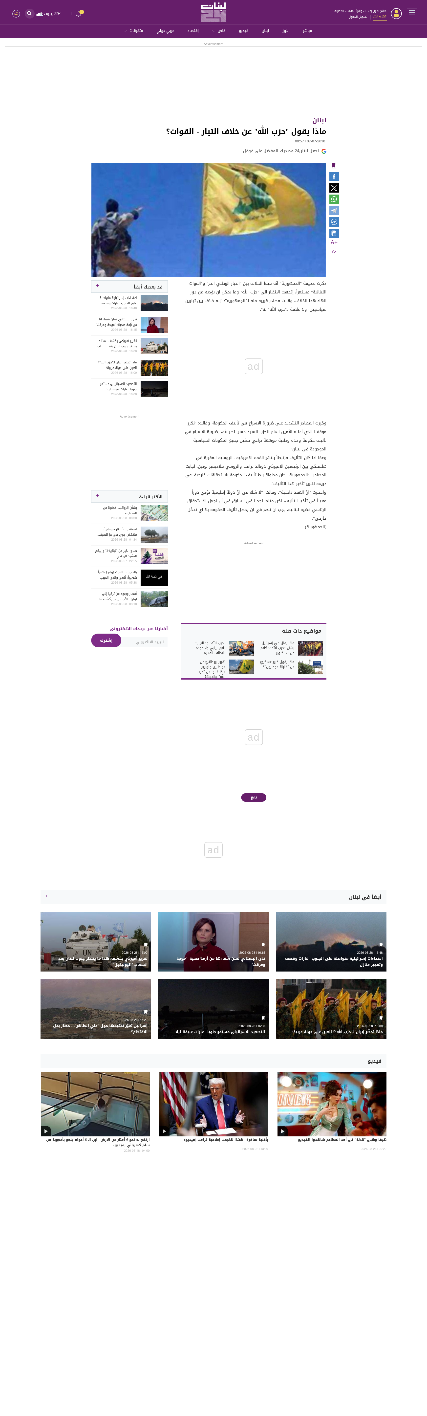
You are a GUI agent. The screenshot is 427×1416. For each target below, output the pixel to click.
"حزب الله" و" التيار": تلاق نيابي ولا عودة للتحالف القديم (210, 648)
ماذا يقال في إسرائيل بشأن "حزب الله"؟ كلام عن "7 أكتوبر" (277, 648)
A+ (334, 242)
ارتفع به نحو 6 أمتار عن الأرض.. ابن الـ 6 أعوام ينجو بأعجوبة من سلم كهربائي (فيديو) (98, 1143)
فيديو (243, 30)
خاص (222, 30)
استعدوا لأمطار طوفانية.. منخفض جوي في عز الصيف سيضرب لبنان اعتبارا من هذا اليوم (118, 532)
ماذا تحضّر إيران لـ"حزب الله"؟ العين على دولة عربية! (117, 365)
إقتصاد (193, 30)
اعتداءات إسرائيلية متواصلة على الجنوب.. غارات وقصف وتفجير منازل (118, 300)
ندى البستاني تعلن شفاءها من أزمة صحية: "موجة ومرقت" (116, 322)
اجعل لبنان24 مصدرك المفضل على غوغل (281, 151)
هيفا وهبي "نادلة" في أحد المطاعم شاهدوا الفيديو (342, 1140)
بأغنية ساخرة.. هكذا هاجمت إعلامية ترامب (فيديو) (226, 1140)
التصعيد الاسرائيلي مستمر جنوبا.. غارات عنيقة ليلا (118, 386)
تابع (254, 797)
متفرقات (136, 30)
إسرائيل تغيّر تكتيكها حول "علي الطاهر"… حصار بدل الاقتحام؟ (100, 1029)
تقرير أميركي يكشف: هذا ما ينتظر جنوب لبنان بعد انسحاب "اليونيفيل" (117, 343)
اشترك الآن (380, 16)
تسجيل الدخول (358, 17)
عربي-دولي (165, 30)
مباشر (307, 30)
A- (334, 251)
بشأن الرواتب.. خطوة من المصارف (120, 510)
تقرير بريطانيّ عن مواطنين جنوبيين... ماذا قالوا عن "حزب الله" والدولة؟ (211, 669)
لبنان (265, 30)
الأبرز (286, 30)
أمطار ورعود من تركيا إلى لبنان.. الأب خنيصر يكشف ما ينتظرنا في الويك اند (118, 596)
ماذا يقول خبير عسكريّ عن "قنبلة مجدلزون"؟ (277, 664)
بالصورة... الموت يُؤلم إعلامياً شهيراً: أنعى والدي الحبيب (117, 575)
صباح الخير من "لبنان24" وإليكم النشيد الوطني (116, 553)
